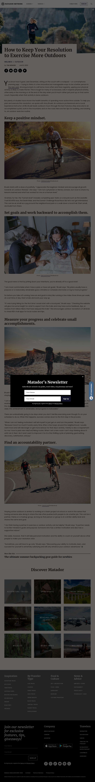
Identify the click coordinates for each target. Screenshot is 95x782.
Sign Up (66, 399)
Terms (50, 403)
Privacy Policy (58, 403)
